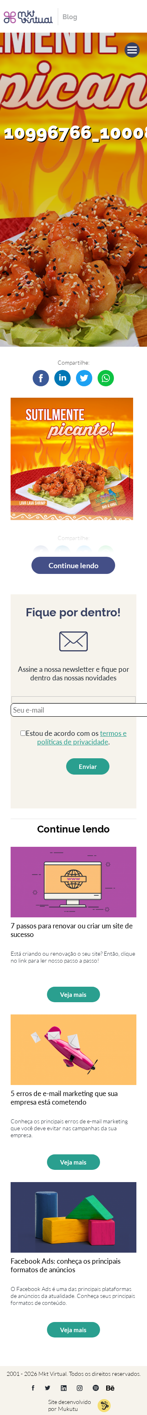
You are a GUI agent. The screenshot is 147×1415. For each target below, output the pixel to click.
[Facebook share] (41, 378)
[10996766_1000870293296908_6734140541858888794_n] (62, 378)
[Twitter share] (84, 378)
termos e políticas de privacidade (82, 737)
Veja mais (73, 994)
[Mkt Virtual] (28, 15)
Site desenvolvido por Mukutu (69, 1405)
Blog (69, 17)
